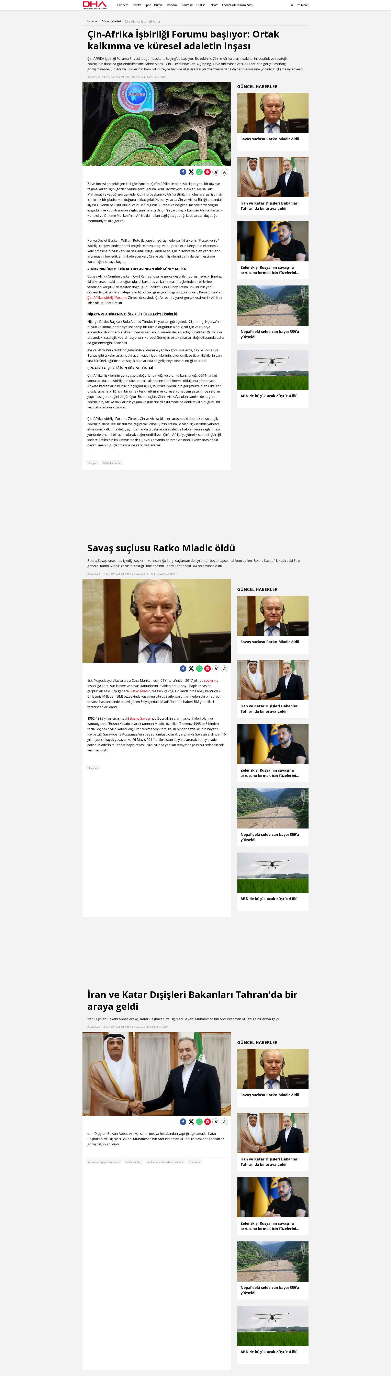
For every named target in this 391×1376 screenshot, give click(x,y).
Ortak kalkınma (111, 463)
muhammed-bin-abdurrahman (165, 1162)
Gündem (123, 5)
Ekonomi (171, 5)
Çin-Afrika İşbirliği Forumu (107, 297)
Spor (148, 5)
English (200, 5)
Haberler (92, 21)
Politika (136, 5)
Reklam (214, 5)
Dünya (158, 5)
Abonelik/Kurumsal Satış (238, 5)
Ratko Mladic (110, 566)
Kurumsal (187, 5)
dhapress (93, 768)
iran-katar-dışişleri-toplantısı (104, 1162)
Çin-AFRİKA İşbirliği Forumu (108, 58)
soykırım (140, 560)
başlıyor (187, 58)
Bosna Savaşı (97, 560)
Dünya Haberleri (111, 21)
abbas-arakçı (133, 1162)
